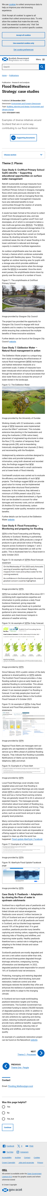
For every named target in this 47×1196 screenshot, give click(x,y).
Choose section (10, 155)
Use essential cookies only (23, 43)
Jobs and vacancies (26, 1163)
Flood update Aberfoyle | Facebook (27, 839)
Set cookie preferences (23, 49)
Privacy (40, 1163)
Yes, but (10, 1119)
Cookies (37, 1158)
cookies (12, 4)
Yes (8, 1107)
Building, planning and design (18, 107)
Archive (18, 1158)
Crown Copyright (8, 1163)
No (8, 1113)
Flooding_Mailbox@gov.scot (20, 1086)
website (12, 341)
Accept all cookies (23, 35)
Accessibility (7, 1158)
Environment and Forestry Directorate (26, 104)
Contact (27, 1158)
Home (4, 75)
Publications (14, 75)
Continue (7, 1127)
